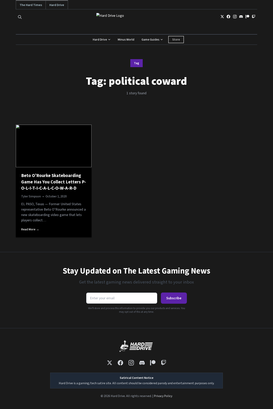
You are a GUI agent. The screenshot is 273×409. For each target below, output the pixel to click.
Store (176, 39)
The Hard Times (31, 5)
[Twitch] (253, 16)
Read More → (30, 229)
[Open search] (20, 17)
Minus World (126, 39)
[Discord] (241, 16)
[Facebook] (228, 16)
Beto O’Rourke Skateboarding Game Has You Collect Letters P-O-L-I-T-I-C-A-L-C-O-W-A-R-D (53, 181)
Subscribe (173, 298)
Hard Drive (56, 5)
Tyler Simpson (31, 196)
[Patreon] (247, 16)
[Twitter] (222, 16)
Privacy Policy (163, 396)
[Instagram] (235, 16)
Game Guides (150, 39)
